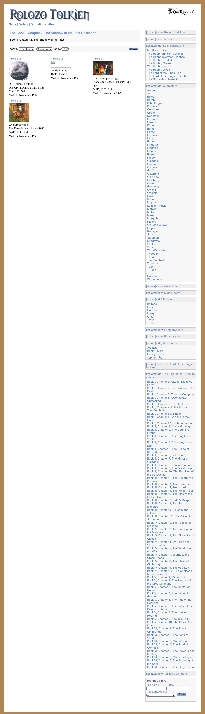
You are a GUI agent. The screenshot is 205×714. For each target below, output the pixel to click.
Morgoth (152, 218)
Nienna (151, 221)
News (12, 24)
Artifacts (152, 347)
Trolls (150, 319)
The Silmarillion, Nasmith (163, 79)
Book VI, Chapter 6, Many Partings (169, 657)
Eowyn (151, 131)
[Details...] (15, 59)
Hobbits (152, 310)
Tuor (150, 266)
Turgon (151, 269)
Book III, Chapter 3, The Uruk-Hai (168, 484)
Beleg (150, 96)
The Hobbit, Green (159, 63)
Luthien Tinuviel (157, 205)
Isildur (151, 199)
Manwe (151, 208)
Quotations (38, 24)
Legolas (152, 202)
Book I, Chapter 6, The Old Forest (168, 404)
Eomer (151, 128)
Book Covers (155, 350)
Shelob (151, 244)
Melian (151, 212)
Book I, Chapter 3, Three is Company (170, 394)
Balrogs (152, 303)
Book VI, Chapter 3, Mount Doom (168, 641)
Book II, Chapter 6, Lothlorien (165, 455)
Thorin (151, 257)
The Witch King (156, 250)
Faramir (152, 135)
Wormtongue (155, 279)
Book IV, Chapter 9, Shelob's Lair (168, 567)
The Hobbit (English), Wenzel (165, 53)
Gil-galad (153, 167)
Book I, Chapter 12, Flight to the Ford (170, 423)
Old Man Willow (157, 224)
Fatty (150, 138)
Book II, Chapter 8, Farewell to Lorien (171, 465)
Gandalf (152, 164)
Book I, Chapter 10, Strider (164, 413)
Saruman (153, 237)
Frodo (151, 157)
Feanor (151, 141)
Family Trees (155, 354)
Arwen (151, 93)
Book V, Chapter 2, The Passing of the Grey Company (169, 582)
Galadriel (153, 160)
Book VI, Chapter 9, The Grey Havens (171, 667)
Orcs (150, 316)
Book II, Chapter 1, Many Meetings (169, 426)
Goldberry (153, 180)
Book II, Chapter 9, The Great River (169, 468)
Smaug (151, 247)
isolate (151, 32)
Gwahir (151, 189)
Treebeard (153, 263)
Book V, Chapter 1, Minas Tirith (166, 577)
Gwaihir (152, 192)
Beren (151, 99)
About (52, 24)
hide (158, 45)
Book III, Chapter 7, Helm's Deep (168, 500)
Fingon (151, 151)
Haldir (151, 196)
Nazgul (151, 313)
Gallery (23, 24)
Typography (154, 357)
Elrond (151, 125)
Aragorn (152, 90)
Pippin (151, 228)
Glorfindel (153, 176)
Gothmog (153, 186)
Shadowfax (154, 240)
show (159, 32)
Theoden (153, 253)
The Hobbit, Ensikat (159, 60)
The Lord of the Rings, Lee (164, 72)
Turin (150, 273)
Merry (151, 215)
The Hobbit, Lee (157, 66)
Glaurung (153, 173)
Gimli (150, 170)
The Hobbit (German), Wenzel (166, 56)
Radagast (153, 231)
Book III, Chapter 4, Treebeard (166, 487)
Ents (150, 307)
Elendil (151, 122)
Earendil (152, 119)
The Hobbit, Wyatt (158, 69)
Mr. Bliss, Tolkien (157, 50)
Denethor (153, 115)
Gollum (151, 183)
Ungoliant (153, 276)
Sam (150, 234)
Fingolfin (152, 147)
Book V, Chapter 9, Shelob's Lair (167, 618)
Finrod (151, 154)
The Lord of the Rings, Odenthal (167, 76)
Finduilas (153, 144)
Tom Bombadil (156, 260)
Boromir (152, 106)
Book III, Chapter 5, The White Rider (170, 490)
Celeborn (153, 109)
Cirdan (151, 112)
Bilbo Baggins (155, 103)
